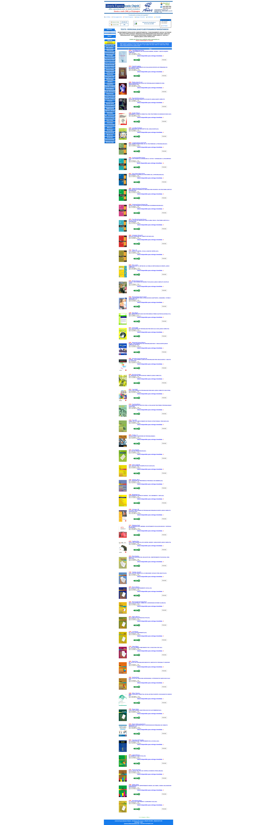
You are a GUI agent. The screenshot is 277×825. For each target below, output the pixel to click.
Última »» (148, 817)
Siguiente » (144, 817)
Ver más (164, 59)
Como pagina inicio (117, 17)
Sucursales (158, 17)
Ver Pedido (165, 25)
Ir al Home (108, 17)
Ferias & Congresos (129, 17)
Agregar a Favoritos (140, 17)
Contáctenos (150, 17)
